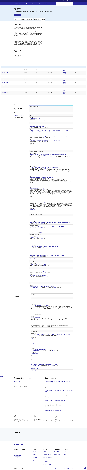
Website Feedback (70, 468)
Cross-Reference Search (47, 464)
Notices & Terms (52, 468)
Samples (65, 0)
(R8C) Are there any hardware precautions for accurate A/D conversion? (57, 381)
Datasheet (18, 14)
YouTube (17, 457)
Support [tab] (43, 19)
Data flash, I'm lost (17, 381)
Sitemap (65, 468)
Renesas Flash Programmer (47, 454)
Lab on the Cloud (45, 462)
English (65, 451)
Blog (33, 460)
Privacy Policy (57, 468)
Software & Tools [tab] (37, 19)
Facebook (17, 459)
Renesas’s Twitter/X (19, 458)
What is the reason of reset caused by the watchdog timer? (55, 400)
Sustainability (35, 457)
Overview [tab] (16, 19)
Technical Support (56, 451)
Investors (34, 454)
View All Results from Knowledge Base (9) (53, 410)
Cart (69, 0)
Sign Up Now (17, 455)
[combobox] (64, 5)
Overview (34, 451)
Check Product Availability (57, 454)
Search (64, 3)
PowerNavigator (45, 461)
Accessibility (62, 468)
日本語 (65, 454)
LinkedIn (17, 462)
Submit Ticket (57, 423)
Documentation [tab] (29, 19)
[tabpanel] (43, 409)
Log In (72, 0)
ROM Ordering (16, 436)
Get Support (16, 423)
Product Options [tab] (22, 19)
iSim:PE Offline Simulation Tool (47, 457)
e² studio (44, 451)
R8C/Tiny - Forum (25, 386)
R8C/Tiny (20, 386)
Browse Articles (37, 423)
